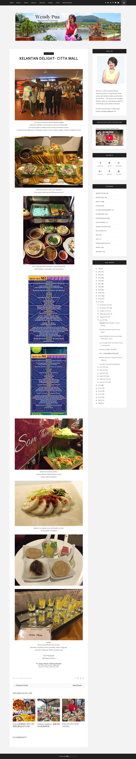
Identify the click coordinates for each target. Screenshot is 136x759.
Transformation (102, 243)
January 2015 (104, 382)
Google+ (100, 174)
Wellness (99, 252)
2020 (99, 287)
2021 (99, 284)
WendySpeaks (67, 2)
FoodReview (49, 53)
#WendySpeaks (101, 193)
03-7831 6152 (43, 665)
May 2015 (103, 370)
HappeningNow (101, 218)
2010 (99, 397)
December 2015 (105, 305)
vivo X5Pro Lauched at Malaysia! (109, 364)
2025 (99, 272)
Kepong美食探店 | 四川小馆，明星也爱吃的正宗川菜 (24, 725)
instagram (119, 166)
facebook (100, 166)
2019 (99, 290)
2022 (99, 281)
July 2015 (102, 320)
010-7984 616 (54, 665)
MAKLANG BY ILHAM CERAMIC (70, 725)
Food (58, 2)
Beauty (33, 2)
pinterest (109, 174)
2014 (99, 385)
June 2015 (103, 367)
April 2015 (103, 373)
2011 (99, 394)
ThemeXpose (73, 756)
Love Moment (100, 222)
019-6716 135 (53, 667)
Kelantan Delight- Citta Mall (107, 349)
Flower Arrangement (103, 210)
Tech (97, 235)
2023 (99, 278)
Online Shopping (102, 227)
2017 (99, 296)
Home (11, 2)
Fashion (42, 2)
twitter (109, 166)
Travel (50, 2)
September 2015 (105, 314)
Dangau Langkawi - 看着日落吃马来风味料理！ (48, 725)
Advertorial (100, 197)
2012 (99, 391)
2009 (99, 400)
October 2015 (104, 311)
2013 (99, 388)
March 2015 (103, 376)
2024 (99, 275)
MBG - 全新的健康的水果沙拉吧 (108, 353)
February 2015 (104, 379)
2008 (99, 403)
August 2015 (103, 317)
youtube (118, 174)
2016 (99, 299)
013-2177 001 (43, 667)
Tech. (97, 239)
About (18, 2)
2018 (99, 293)
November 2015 (105, 308)
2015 (99, 302)
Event (26, 2)
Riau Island (100, 231)
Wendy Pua (45, 62)
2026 (99, 269)
